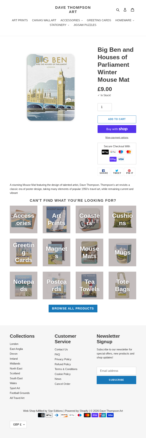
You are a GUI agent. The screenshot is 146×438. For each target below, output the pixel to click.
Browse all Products (73, 308)
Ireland (14, 358)
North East (16, 368)
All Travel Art (17, 397)
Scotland (15, 373)
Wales (13, 383)
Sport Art (15, 388)
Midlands (15, 363)
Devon (13, 353)
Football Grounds (20, 392)
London (14, 343)
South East (16, 378)
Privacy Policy (63, 359)
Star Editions (55, 410)
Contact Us (61, 349)
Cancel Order (62, 383)
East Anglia (16, 348)
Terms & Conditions (66, 369)
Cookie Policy (63, 374)
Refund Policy (63, 364)
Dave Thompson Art (73, 10)
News (58, 378)
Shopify (84, 410)
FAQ (57, 354)
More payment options (116, 137)
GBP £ (17, 424)
